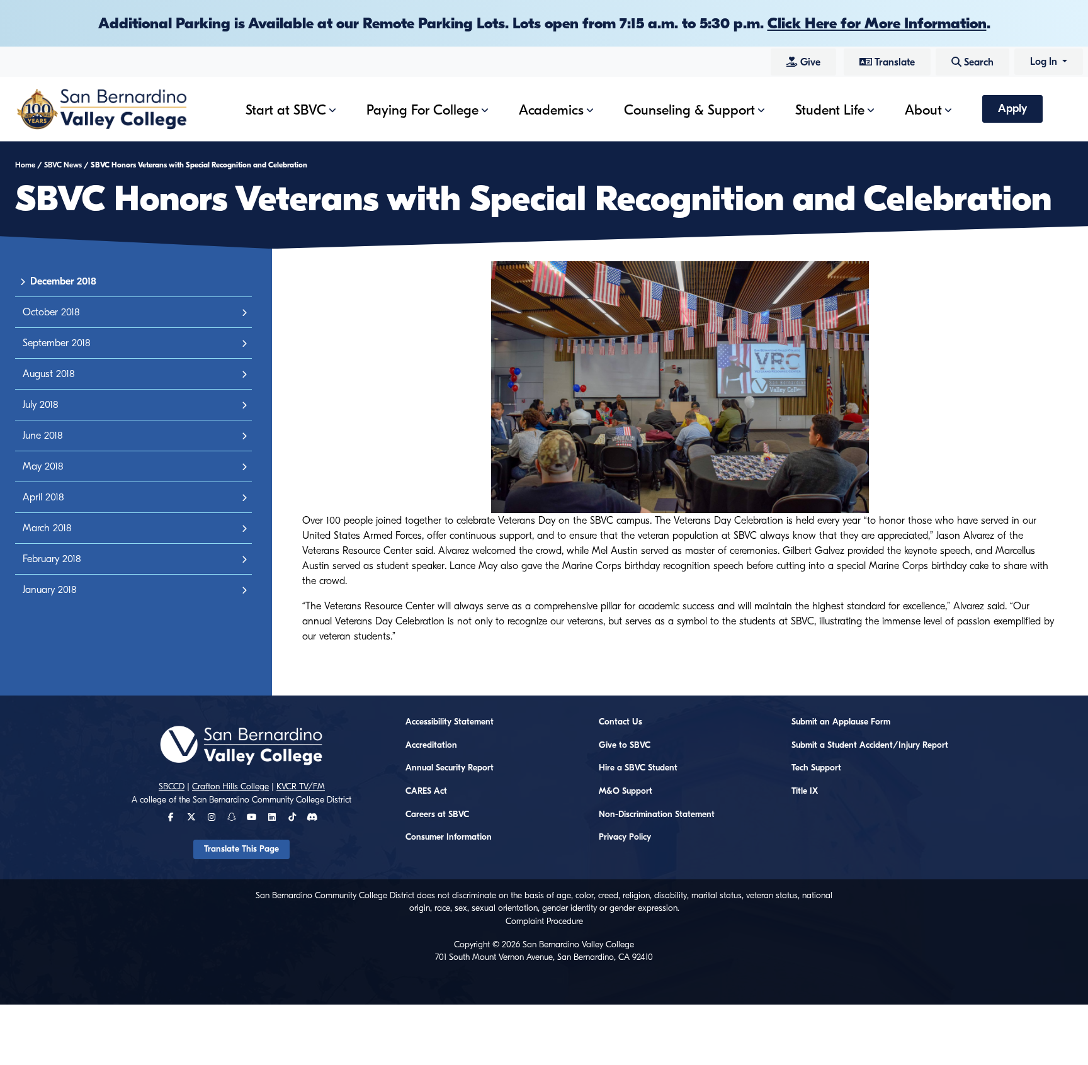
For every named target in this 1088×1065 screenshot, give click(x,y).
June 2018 (43, 435)
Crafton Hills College (230, 787)
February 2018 (52, 559)
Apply (1012, 108)
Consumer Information (448, 837)
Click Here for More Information (877, 23)
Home (25, 165)
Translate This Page (241, 849)
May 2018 (43, 466)
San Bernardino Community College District (272, 800)
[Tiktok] (292, 818)
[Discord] (312, 818)
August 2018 (49, 374)
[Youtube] (251, 818)
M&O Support (625, 791)
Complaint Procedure (544, 921)
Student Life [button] (829, 110)
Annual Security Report (449, 768)
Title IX (804, 791)
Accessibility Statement (449, 722)
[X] (191, 818)
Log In (1045, 61)
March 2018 (47, 528)
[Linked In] (272, 818)
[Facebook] (171, 818)
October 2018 (51, 312)
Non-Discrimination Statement (657, 814)
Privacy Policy (625, 837)
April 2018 (43, 497)
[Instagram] (211, 818)
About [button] (923, 110)
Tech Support (816, 768)
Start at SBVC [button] (286, 110)
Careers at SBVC (437, 814)
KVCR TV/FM (300, 787)
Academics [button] (551, 110)
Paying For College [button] (422, 110)
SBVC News (63, 165)
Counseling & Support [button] (689, 110)
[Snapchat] (231, 818)
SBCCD (171, 787)
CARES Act (426, 791)
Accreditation (431, 745)
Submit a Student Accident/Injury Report (869, 745)
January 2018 (50, 589)
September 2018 (57, 343)
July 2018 (41, 404)
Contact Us (620, 722)
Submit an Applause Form (840, 722)
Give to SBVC (624, 745)
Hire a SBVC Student (638, 768)
